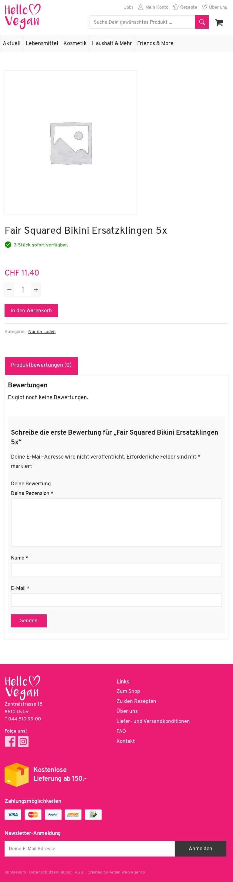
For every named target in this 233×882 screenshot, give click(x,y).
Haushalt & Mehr (112, 44)
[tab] (41, 366)
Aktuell (12, 44)
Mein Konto (156, 7)
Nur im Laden (42, 332)
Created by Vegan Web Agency (116, 872)
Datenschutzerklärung (50, 872)
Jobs (128, 7)
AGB (79, 872)
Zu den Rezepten (136, 701)
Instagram (23, 741)
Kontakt (125, 741)
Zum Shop (128, 691)
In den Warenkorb (31, 310)
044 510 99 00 (24, 719)
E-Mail (20, 588)
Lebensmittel (42, 44)
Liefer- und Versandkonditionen (153, 721)
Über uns (218, 7)
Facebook (10, 741)
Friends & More (155, 44)
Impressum (15, 872)
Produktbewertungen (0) (41, 365)
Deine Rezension (32, 493)
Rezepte (188, 7)
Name (19, 558)
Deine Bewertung (31, 483)
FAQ (121, 731)
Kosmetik (75, 44)
